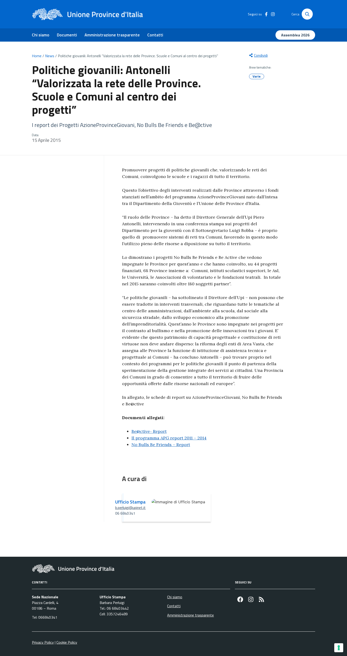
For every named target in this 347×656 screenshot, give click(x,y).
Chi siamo (40, 35)
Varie (257, 76)
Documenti (67, 35)
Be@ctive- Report (149, 431)
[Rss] (261, 599)
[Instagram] (250, 599)
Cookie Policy (66, 642)
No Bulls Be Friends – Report (160, 444)
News (49, 56)
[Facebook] (240, 599)
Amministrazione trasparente (112, 35)
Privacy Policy (43, 642)
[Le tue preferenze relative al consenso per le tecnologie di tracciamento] (338, 647)
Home (37, 56)
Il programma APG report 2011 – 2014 (169, 438)
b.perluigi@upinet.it (130, 507)
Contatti (155, 35)
